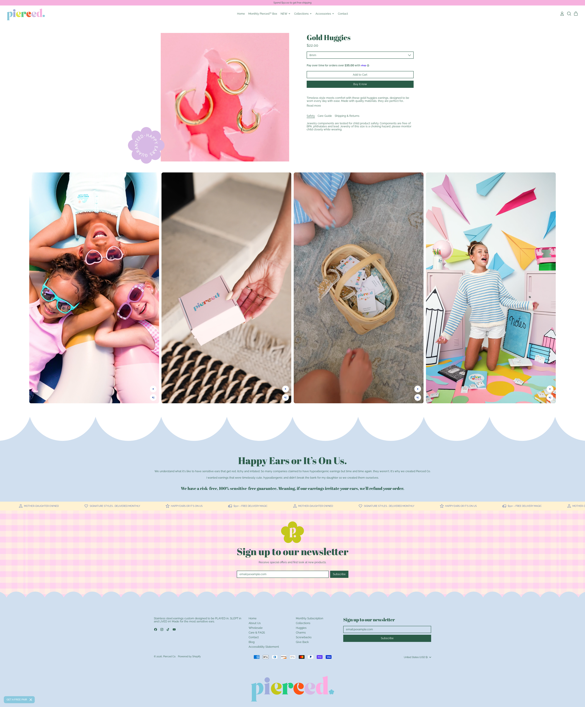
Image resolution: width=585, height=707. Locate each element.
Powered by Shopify (189, 656)
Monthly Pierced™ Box (262, 13)
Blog (252, 642)
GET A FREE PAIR (17, 699)
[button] (569, 13)
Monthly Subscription (309, 618)
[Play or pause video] (153, 389)
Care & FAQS (257, 632)
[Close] (31, 699)
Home (241, 13)
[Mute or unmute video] (153, 397)
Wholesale (256, 627)
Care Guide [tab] (325, 115)
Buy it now (360, 84)
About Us (255, 623)
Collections (303, 623)
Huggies (301, 627)
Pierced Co (169, 656)
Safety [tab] (311, 115)
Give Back (302, 642)
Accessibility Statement (264, 646)
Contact (343, 13)
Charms (301, 632)
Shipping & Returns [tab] (347, 115)
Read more (314, 105)
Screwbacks (304, 637)
